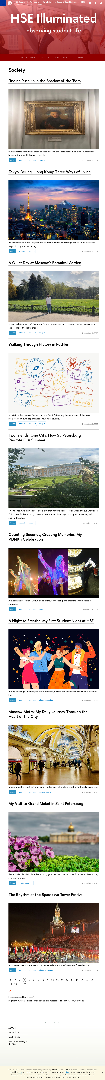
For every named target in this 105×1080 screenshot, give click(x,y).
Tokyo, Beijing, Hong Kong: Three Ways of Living (49, 171)
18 (92, 980)
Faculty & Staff (14, 1037)
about (24, 57)
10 (52, 980)
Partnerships (13, 1032)
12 (62, 980)
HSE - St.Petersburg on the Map (18, 1042)
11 (57, 980)
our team (68, 57)
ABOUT (12, 1028)
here (20, 1072)
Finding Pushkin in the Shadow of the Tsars (44, 80)
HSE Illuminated (53, 18)
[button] (45, 1023)
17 (87, 980)
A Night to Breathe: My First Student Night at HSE (51, 620)
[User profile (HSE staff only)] (95, 3)
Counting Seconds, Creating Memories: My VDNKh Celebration (45, 537)
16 (82, 980)
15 (77, 980)
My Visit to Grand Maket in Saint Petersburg (45, 803)
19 (10, 984)
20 (15, 984)
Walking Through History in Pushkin (38, 344)
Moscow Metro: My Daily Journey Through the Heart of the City (48, 714)
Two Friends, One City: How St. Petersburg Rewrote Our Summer (44, 438)
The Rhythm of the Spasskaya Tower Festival (46, 894)
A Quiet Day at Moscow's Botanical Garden (44, 262)
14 (72, 980)
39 (25, 984)
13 (67, 980)
